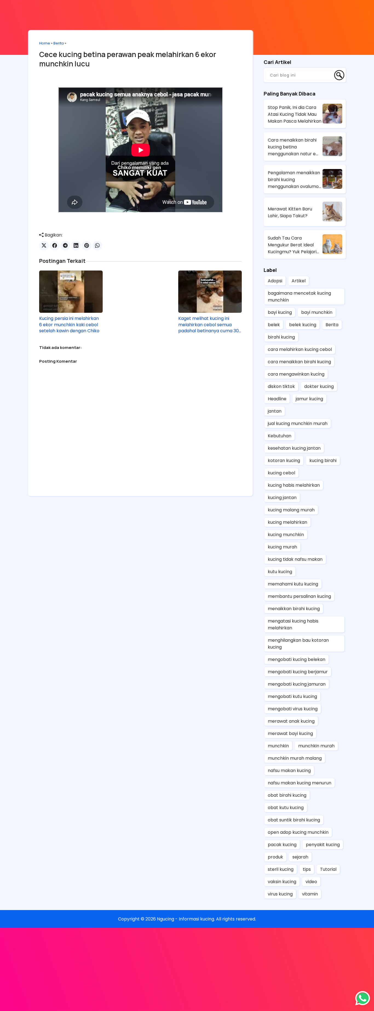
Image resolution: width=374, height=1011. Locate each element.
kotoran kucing (284, 460)
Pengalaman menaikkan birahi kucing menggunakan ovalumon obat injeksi (294, 180)
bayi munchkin (316, 312)
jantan (274, 411)
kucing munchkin (286, 534)
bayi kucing (280, 312)
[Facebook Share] (54, 245)
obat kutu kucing (286, 807)
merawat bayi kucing (290, 733)
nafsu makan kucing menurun (299, 783)
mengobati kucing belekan (296, 659)
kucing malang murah (291, 510)
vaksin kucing (282, 881)
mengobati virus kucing (293, 709)
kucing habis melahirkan (294, 485)
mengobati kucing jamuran (297, 684)
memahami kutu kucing (293, 584)
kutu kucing (280, 571)
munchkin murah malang (295, 758)
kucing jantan (282, 497)
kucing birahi (322, 460)
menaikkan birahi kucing (294, 609)
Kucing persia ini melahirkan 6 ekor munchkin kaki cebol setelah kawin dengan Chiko (69, 325)
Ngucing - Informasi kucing (185, 919)
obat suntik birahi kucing (294, 820)
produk (275, 857)
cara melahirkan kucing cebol (300, 349)
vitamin (310, 894)
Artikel (299, 281)
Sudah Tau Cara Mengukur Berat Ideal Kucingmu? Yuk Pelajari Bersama (292, 245)
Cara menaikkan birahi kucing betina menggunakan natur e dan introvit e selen (292, 147)
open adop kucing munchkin (298, 832)
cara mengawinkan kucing (296, 374)
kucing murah (282, 547)
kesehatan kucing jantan (294, 448)
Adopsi (275, 281)
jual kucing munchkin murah (297, 423)
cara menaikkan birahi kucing (299, 362)
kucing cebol (281, 473)
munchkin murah (316, 746)
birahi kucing (281, 337)
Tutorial (328, 869)
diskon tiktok (281, 386)
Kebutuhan (279, 436)
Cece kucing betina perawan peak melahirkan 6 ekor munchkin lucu (127, 59)
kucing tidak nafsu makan (295, 559)
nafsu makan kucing (289, 770)
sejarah (300, 857)
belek (274, 325)
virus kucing (280, 894)
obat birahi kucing (287, 795)
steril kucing (281, 869)
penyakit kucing (323, 844)
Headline (277, 399)
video (311, 881)
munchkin (278, 746)
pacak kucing (282, 844)
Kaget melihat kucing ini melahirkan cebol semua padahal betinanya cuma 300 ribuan (209, 325)
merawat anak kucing (291, 721)
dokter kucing (319, 386)
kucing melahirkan (287, 522)
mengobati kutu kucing (292, 696)
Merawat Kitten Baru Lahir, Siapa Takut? (290, 212)
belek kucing (302, 325)
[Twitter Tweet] (44, 245)
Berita (58, 43)
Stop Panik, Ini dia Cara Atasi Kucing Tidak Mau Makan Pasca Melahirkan (294, 114)
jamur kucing (309, 399)
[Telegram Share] (65, 245)
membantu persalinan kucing (299, 596)
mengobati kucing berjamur (298, 672)
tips (307, 869)
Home (44, 43)
